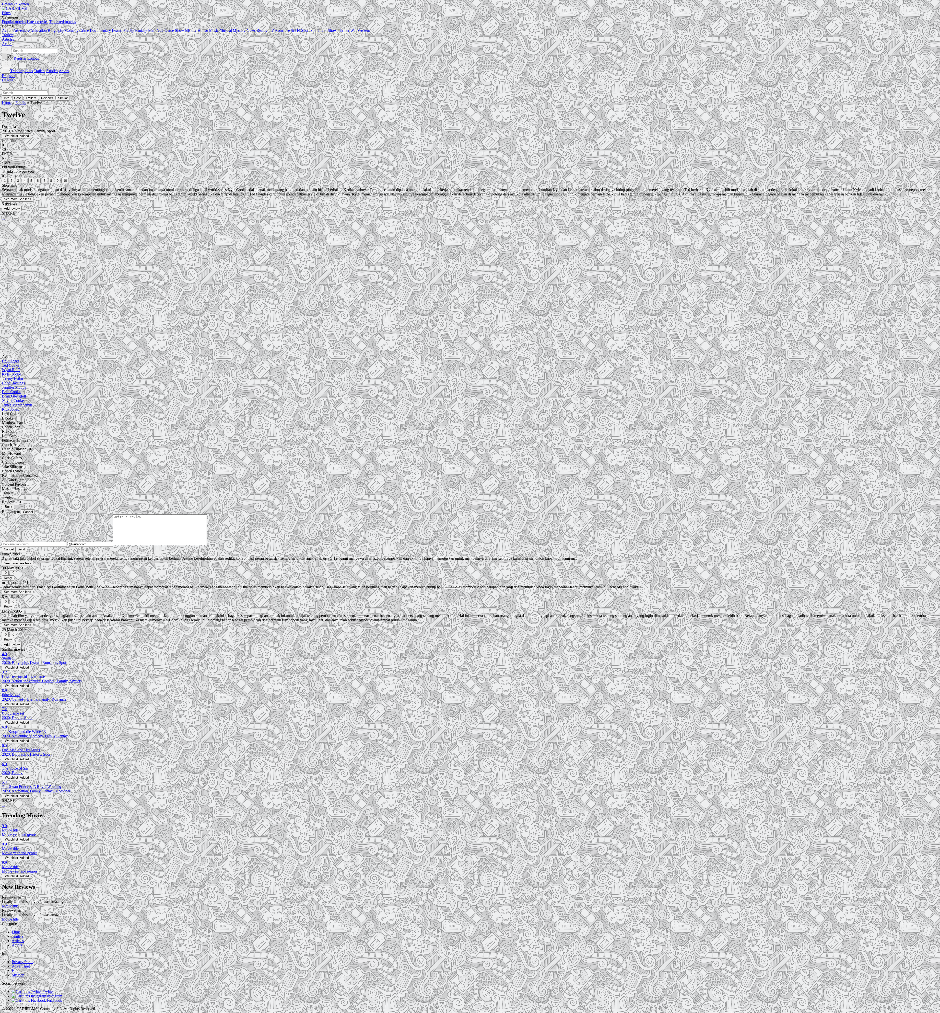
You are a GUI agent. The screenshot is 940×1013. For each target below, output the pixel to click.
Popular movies (14, 22)
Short (305, 30)
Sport (314, 30)
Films (16, 932)
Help (15, 970)
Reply (8, 578)
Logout (7, 80)
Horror (203, 30)
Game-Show (174, 30)
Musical (226, 30)
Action (7, 30)
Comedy (71, 30)
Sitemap (18, 975)
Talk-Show (328, 30)
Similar (63, 98)
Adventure (21, 30)
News (251, 30)
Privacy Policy (23, 962)
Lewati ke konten (15, 4)
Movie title (10, 906)
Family (128, 30)
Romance (282, 30)
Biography (56, 30)
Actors (64, 71)
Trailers (39, 71)
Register (8, 76)
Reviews (47, 98)
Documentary (100, 30)
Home (7, 103)
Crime (84, 30)
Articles (52, 71)
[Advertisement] (149, 262)
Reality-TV (265, 30)
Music (214, 30)
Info (6, 98)
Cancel (28, 512)
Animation (38, 30)
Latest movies (37, 22)
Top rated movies (62, 22)
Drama (117, 30)
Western (364, 30)
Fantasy (141, 30)
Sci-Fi (295, 30)
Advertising (21, 966)
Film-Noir (156, 30)
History (191, 30)
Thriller (343, 30)
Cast (17, 98)
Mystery (239, 30)
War (353, 30)
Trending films (21, 71)
